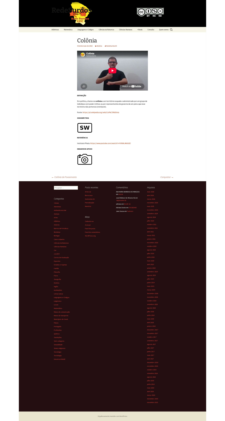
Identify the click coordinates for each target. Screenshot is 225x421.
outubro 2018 (151, 301)
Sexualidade (58, 345)
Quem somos (164, 29)
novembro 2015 (152, 402)
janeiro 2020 (151, 268)
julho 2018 (150, 312)
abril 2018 (150, 322)
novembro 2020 (152, 243)
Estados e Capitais (60, 265)
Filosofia (57, 272)
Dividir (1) (127, 204)
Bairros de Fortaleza (61, 228)
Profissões (58, 330)
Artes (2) (88, 192)
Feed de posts (90, 228)
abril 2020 (150, 264)
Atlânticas (55, 29)
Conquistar (166, 177)
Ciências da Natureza (106, 29)
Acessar (88, 225)
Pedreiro (130, 211)
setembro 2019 (152, 272)
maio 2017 (150, 355)
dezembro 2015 (152, 399)
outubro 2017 (151, 337)
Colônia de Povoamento (64, 177)
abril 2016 (150, 391)
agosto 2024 (151, 217)
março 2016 (151, 395)
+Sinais (139, 29)
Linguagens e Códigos (85, 29)
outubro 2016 (151, 370)
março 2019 (151, 290)
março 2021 (151, 235)
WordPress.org (90, 236)
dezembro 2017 (152, 330)
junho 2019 (150, 282)
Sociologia (57, 352)
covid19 (56, 254)
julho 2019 (150, 279)
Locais (56, 305)
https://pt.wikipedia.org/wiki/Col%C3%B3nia (101, 112)
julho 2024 (150, 221)
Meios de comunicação (62, 312)
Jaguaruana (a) (121, 200)
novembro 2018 (152, 297)
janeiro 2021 (151, 239)
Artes (56, 217)
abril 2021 (150, 232)
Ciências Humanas (125, 29)
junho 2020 (150, 257)
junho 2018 (150, 315)
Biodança (57, 232)
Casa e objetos (59, 239)
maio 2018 (150, 319)
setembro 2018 (152, 304)
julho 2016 (150, 381)
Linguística (57, 301)
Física (56, 276)
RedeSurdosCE (111, 46)
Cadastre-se (89, 221)
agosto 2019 (151, 275)
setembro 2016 (152, 373)
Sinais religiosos (59, 348)
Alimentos (57, 207)
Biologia (57, 236)
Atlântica (57, 221)
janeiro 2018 (151, 326)
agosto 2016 (151, 377)
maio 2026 (150, 192)
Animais (56, 214)
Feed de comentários (92, 232)
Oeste (121, 194)
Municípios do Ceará (61, 319)
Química (57, 334)
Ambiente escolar (60, 210)
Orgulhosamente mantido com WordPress (112, 416)
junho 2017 (150, 351)
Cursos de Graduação (61, 257)
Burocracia (88, 195)
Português (57, 326)
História (99, 46)
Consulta (151, 29)
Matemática (68, 29)
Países (56, 323)
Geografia (57, 279)
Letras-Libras (58, 294)
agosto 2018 (151, 308)
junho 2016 (150, 384)
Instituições (58, 290)
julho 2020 (150, 253)
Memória (88, 206)
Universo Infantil (59, 359)
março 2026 (151, 199)
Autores (57, 225)
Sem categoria (59, 341)
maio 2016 (150, 388)
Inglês (56, 286)
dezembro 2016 (152, 362)
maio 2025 (150, 206)
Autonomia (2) (90, 199)
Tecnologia (58, 355)
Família (56, 268)
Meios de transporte (61, 316)
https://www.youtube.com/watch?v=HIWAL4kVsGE (110, 143)
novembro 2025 (152, 203)
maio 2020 (150, 261)
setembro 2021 (152, 228)
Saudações (58, 337)
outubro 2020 (151, 246)
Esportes (57, 261)
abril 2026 (150, 195)
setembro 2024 (152, 213)
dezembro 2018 (152, 293)
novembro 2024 (152, 210)
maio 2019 (150, 286)
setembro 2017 (152, 341)
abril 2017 (150, 359)
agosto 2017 (151, 344)
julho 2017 (150, 348)
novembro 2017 (152, 333)
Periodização (89, 203)
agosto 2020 (151, 250)
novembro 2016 (152, 366)
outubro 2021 (151, 224)
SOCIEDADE (133, 208)
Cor (55, 250)
